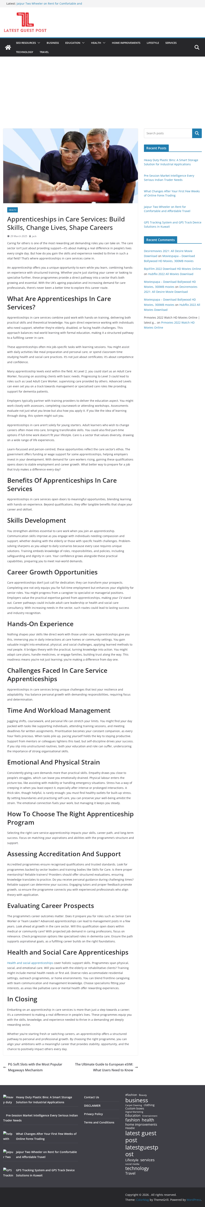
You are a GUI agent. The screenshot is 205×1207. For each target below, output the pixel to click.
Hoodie (130, 1128)
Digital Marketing (134, 1112)
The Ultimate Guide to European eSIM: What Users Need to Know (104, 1067)
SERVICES (171, 43)
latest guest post (140, 1137)
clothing (149, 1105)
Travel (130, 1173)
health (148, 1119)
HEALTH (96, 43)
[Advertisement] (102, 99)
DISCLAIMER (92, 1105)
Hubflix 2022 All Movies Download (170, 274)
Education (133, 1115)
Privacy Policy (93, 1114)
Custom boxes (134, 1108)
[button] (38, 42)
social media (132, 1164)
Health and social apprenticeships (30, 963)
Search (197, 133)
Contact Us (91, 1097)
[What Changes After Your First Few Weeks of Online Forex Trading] (8, 1136)
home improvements (141, 1124)
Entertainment (149, 1115)
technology (137, 1168)
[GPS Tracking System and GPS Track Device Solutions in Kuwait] (8, 1173)
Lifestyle (132, 1160)
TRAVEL (44, 52)
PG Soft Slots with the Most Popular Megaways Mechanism (35, 1067)
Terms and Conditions (99, 1122)
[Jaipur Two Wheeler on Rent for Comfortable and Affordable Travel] (8, 1154)
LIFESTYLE (153, 43)
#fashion (131, 1094)
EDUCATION (72, 43)
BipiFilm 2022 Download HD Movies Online (172, 269)
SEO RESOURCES (26, 43)
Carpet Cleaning (133, 1105)
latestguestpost (141, 1151)
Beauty (143, 1095)
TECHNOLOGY (24, 52)
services (147, 1159)
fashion (132, 1119)
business (136, 1100)
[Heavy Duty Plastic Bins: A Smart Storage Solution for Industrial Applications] (8, 1100)
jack (34, 236)
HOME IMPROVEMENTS (126, 43)
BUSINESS (53, 43)
